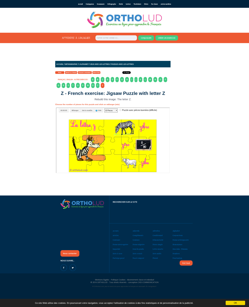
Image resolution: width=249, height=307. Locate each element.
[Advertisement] (118, 51)
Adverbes (156, 231)
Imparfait (116, 249)
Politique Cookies (118, 279)
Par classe (154, 4)
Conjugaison (90, 4)
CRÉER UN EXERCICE (166, 38)
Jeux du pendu (138, 249)
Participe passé (118, 258)
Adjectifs (136, 231)
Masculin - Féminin (180, 249)
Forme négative (138, 244)
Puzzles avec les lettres (122, 64)
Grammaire (100, 4)
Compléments (138, 235)
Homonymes (177, 244)
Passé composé (138, 258)
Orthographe (111, 4)
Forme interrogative (120, 244)
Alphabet (176, 231)
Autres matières (166, 4)
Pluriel (155, 258)
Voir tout (186, 263)
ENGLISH (70, 79)
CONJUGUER (146, 38)
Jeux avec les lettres (100, 64)
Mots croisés (137, 253)
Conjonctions (178, 235)
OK (235, 303)
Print (59, 72)
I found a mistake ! (84, 72)
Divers (146, 4)
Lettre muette (158, 249)
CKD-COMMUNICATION (148, 282)
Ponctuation (177, 258)
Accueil (80, 4)
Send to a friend (71, 72)
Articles (116, 235)
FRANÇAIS (61, 79)
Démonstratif (158, 240)
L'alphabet (84, 64)
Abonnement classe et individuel (140, 279)
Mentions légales (102, 279)
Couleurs (136, 240)
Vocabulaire (137, 4)
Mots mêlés (157, 253)
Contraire (116, 240)
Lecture (128, 4)
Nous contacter (70, 253)
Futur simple (158, 244)
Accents (116, 231)
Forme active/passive (181, 240)
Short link (96, 72)
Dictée (121, 4)
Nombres (176, 253)
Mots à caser (117, 253)
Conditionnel (158, 235)
